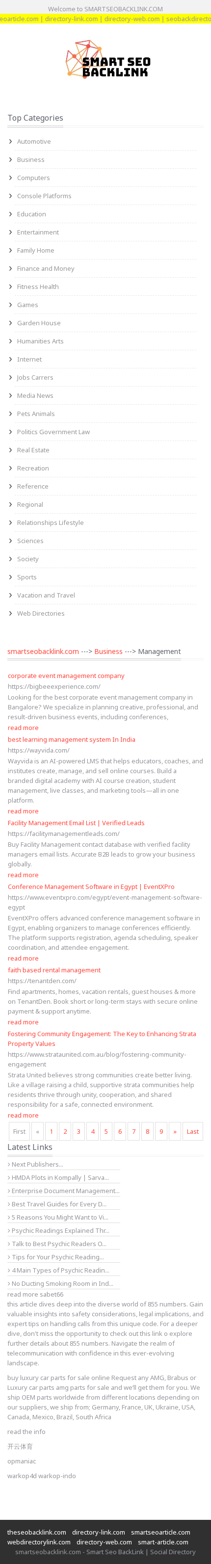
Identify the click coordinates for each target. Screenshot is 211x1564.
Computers (33, 177)
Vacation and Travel (46, 595)
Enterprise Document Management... (65, 1190)
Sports (27, 577)
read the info (26, 1431)
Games (27, 304)
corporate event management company (66, 675)
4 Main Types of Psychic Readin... (59, 1270)
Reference (33, 486)
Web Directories (41, 613)
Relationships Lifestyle (50, 522)
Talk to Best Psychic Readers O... (58, 1243)
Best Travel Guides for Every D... (58, 1203)
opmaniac (21, 1461)
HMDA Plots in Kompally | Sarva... (59, 1177)
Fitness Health (38, 286)
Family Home (35, 250)
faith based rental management (54, 969)
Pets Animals (36, 413)
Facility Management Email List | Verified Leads (76, 822)
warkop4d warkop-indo (41, 1475)
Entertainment (38, 232)
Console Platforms (44, 195)
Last (193, 1131)
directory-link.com (63, 18)
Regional (30, 504)
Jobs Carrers (35, 377)
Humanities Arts (40, 341)
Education (31, 213)
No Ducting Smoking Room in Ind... (61, 1283)
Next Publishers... (36, 1164)
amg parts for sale (82, 1387)
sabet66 (51, 1294)
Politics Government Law (53, 431)
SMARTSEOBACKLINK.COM (123, 8)
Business (31, 159)
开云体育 (20, 1446)
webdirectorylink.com (39, 1542)
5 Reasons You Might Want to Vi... (59, 1217)
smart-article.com (163, 1542)
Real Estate (33, 449)
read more (23, 727)
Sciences (30, 540)
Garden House (39, 322)
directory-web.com (124, 18)
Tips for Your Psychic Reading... (57, 1256)
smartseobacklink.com (43, 651)
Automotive (34, 141)
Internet (29, 359)
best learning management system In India (71, 739)
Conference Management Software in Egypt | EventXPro (91, 886)
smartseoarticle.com (160, 1532)
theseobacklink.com (36, 1532)
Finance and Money (46, 268)
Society (28, 558)
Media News (35, 395)
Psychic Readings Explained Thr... (59, 1230)
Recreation (33, 468)
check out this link (136, 1333)
